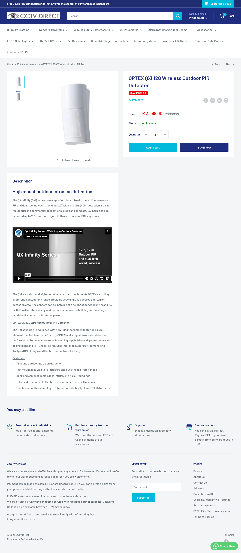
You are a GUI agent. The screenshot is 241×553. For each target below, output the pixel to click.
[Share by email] (226, 100)
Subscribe (143, 497)
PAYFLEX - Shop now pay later (211, 511)
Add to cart (153, 147)
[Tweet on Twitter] (219, 100)
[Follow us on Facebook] (226, 541)
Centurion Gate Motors (209, 41)
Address (198, 488)
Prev (217, 64)
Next (228, 64)
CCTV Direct (136, 100)
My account (196, 17)
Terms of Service (203, 516)
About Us (199, 476)
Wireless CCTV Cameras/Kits (92, 29)
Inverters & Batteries (175, 41)
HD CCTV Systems (18, 29)
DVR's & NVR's (48, 41)
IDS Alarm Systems (27, 64)
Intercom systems (145, 41)
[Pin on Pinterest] (212, 100)
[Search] (177, 16)
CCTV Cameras (129, 29)
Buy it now (204, 147)
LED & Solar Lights (18, 41)
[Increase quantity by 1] (164, 134)
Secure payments (204, 505)
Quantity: (134, 134)
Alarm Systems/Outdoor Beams (167, 29)
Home (10, 64)
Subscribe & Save (220, 3)
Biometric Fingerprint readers (109, 41)
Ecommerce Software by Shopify (25, 539)
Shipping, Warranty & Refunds (211, 499)
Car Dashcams (76, 41)
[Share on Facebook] (205, 100)
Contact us (200, 482)
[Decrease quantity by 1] (146, 134)
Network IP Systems (51, 29)
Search (197, 471)
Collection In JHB (204, 494)
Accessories (205, 29)
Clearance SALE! (17, 52)
